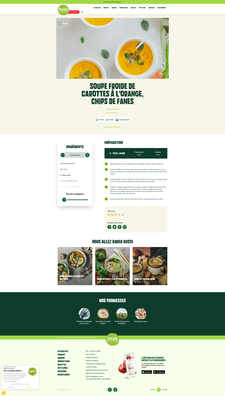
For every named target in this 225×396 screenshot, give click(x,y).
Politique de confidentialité (96, 364)
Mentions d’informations (95, 373)
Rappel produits (92, 357)
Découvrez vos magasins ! (112, 2)
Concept (106, 7)
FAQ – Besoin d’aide (93, 351)
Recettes (133, 7)
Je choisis (11, 387)
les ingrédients (75, 194)
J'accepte (29, 387)
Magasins (152, 7)
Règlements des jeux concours (97, 370)
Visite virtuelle (91, 367)
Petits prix (142, 7)
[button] (4, 393)
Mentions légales (92, 360)
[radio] (108, 214)
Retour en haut (159, 389)
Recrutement (162, 7)
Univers (114, 7)
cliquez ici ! (70, 389)
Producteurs (123, 7)
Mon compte (90, 354)
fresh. (63, 10)
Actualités (97, 7)
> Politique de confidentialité (10, 381)
